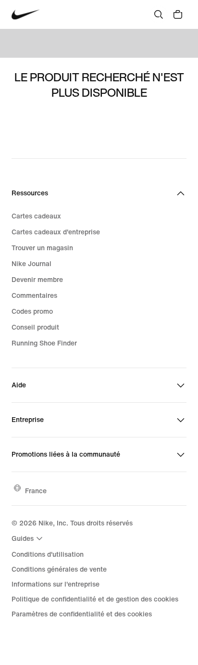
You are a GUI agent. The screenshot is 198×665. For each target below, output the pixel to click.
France (36, 491)
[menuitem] (28, 538)
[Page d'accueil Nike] (26, 14)
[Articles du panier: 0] (177, 14)
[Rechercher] (158, 14)
